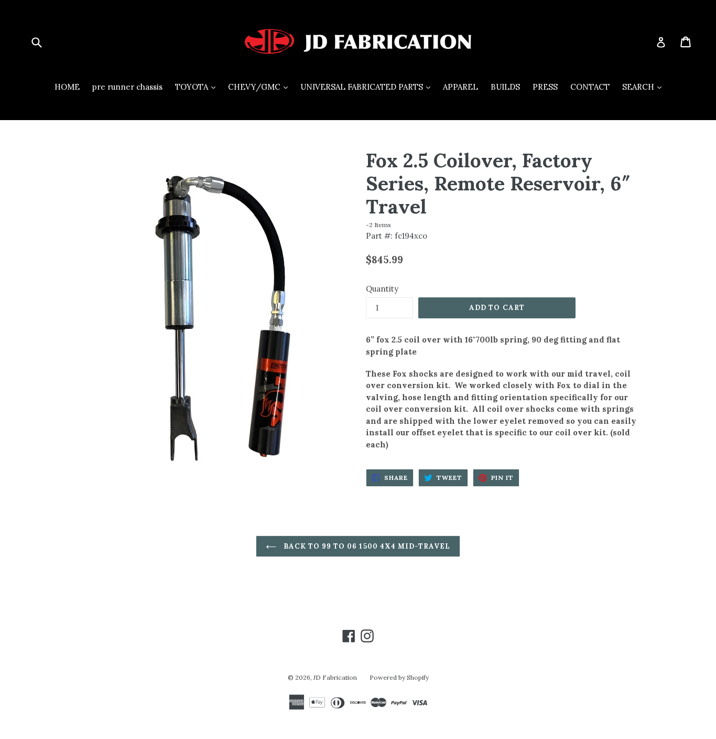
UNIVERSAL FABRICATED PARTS (368, 86)
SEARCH (644, 86)
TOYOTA (198, 86)
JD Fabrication (335, 677)
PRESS (545, 87)
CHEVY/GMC (260, 86)
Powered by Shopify (399, 677)
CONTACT (590, 87)
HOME (67, 87)
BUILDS (505, 87)
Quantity (382, 289)
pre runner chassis (127, 87)
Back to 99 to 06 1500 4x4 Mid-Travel (365, 546)
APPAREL (460, 87)
